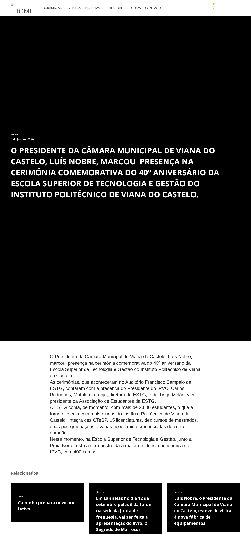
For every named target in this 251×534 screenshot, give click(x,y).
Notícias (92, 8)
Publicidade (115, 8)
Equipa (135, 8)
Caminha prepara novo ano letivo (46, 527)
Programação (50, 8)
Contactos (154, 8)
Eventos (74, 8)
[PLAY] (226, 6)
